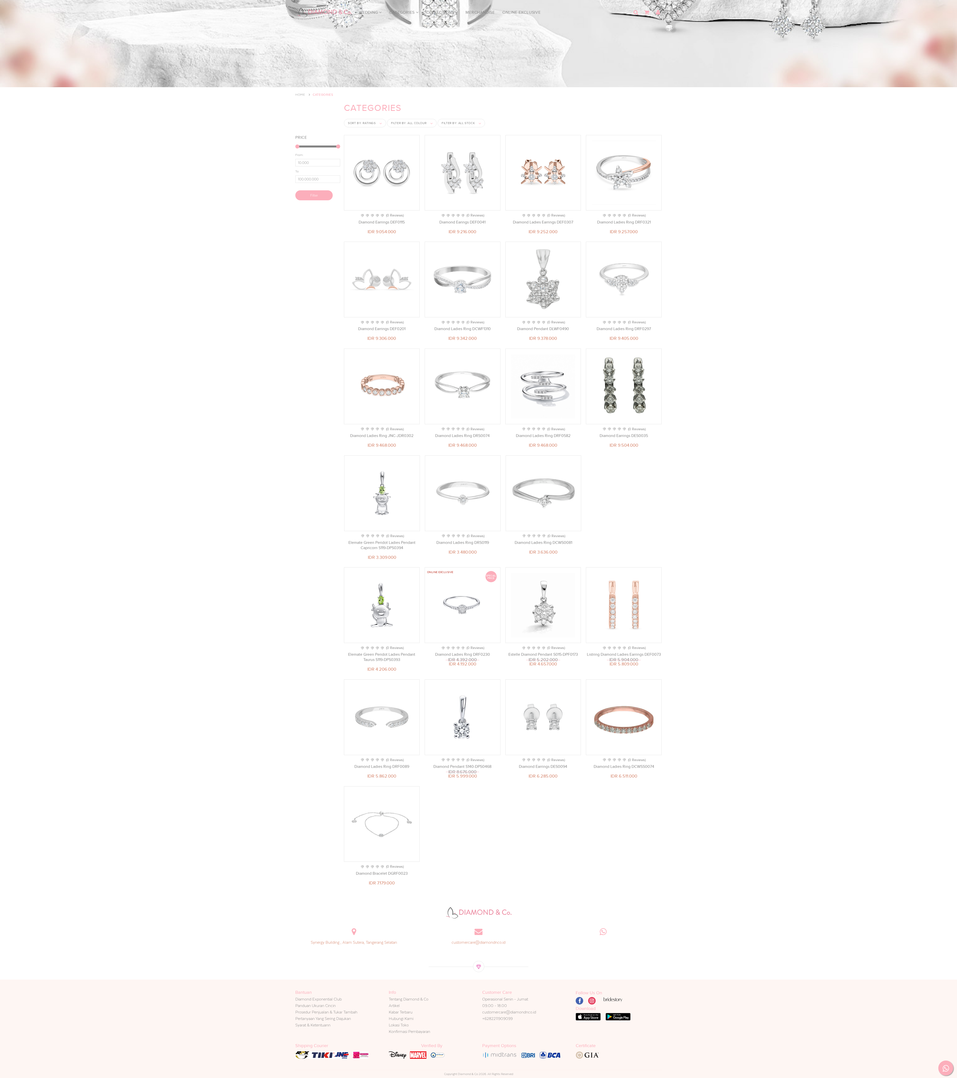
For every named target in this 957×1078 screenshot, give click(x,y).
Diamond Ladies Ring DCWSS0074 (624, 766)
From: (299, 155)
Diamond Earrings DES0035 (624, 435)
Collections (441, 12)
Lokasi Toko (399, 1025)
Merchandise (480, 12)
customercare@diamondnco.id (478, 942)
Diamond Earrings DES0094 (543, 766)
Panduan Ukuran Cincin (315, 1005)
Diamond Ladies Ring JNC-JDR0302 (381, 435)
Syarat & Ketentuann (312, 1025)
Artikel (394, 1005)
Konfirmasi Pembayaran (409, 1031)
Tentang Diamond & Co (408, 999)
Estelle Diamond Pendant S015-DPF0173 (543, 654)
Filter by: (409, 123)
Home (300, 94)
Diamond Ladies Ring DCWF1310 (462, 329)
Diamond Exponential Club (318, 999)
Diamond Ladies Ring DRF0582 (543, 435)
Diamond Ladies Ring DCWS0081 (543, 542)
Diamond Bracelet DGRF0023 (382, 873)
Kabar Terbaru (400, 1012)
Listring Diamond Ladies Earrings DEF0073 (624, 654)
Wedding (369, 12)
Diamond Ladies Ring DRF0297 (624, 329)
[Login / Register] (658, 12)
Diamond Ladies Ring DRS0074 (462, 435)
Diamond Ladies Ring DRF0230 (462, 654)
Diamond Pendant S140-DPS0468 (462, 766)
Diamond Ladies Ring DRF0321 (624, 222)
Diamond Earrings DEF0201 (381, 329)
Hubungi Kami (401, 1018)
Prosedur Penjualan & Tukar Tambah (326, 1012)
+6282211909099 (497, 1018)
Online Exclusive (521, 12)
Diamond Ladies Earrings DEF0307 (543, 222)
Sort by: (362, 123)
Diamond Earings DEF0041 (462, 222)
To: (297, 171)
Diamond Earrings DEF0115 (382, 222)
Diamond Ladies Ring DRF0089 (381, 766)
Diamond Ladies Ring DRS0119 (462, 542)
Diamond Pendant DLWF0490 (543, 329)
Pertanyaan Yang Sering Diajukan (323, 1018)
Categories (402, 12)
